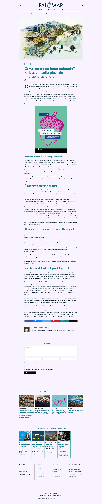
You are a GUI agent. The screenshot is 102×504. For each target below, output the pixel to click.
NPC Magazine (41, 475)
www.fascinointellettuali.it (57, 476)
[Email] (82, 5)
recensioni (51, 13)
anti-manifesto (65, 13)
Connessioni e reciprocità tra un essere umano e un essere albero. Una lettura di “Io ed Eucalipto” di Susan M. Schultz (26, 413)
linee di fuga (44, 13)
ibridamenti (37, 13)
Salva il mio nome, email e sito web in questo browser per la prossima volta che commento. (45, 363)
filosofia (47, 378)
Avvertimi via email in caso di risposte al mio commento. (39, 366)
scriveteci (70, 467)
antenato (41, 378)
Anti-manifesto (40, 465)
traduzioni (58, 13)
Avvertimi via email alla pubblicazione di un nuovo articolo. (40, 369)
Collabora (39, 467)
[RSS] (80, 5)
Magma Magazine (41, 476)
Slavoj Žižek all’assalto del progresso (75, 411)
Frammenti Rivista (41, 473)
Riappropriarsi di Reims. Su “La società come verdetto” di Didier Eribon (42, 412)
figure (32, 13)
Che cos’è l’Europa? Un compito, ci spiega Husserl (50, 444)
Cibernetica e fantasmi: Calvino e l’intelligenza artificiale (63, 445)
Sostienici (39, 468)
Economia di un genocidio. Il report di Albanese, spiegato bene (24, 445)
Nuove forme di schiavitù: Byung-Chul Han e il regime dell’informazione (38, 445)
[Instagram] (78, 5)
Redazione (40, 464)
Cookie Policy (66, 498)
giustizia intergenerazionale (57, 378)
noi (70, 13)
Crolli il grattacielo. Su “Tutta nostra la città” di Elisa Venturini (59, 412)
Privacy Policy (59, 498)
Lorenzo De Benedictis (39, 327)
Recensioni (27, 64)
